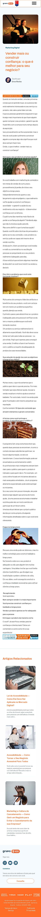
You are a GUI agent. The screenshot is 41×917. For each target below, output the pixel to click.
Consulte (20, 881)
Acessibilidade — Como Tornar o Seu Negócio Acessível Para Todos (18, 758)
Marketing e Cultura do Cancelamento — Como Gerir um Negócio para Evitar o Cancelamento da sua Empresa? (19, 817)
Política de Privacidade (30, 909)
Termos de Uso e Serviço (11, 909)
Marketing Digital (12, 47)
